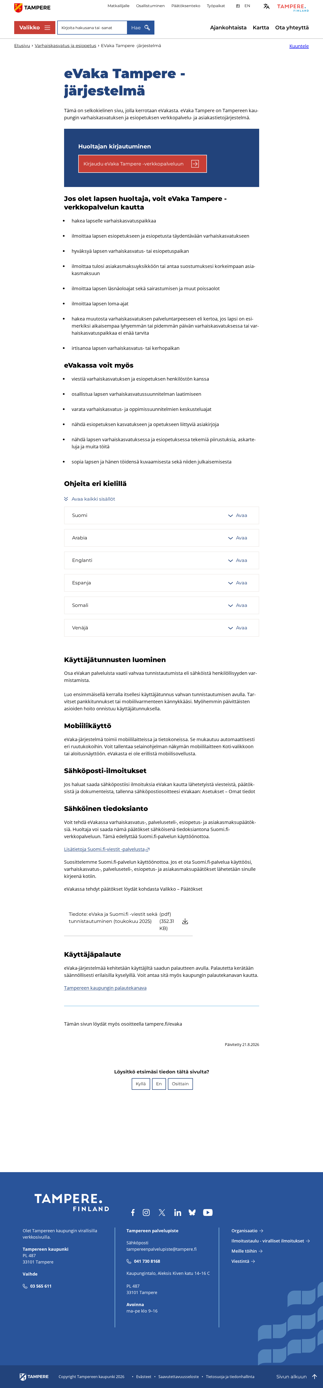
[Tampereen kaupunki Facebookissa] (133, 1212)
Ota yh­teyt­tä (292, 27)
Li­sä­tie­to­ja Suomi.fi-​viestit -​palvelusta (104, 849)
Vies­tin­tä (240, 1261)
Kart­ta (261, 27)
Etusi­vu (22, 45)
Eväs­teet (143, 1376)
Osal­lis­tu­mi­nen (150, 6)
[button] (141, 1084)
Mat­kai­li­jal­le (119, 6)
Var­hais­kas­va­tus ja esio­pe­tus (65, 45)
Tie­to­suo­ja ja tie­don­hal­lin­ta (230, 1376)
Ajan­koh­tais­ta (228, 27)
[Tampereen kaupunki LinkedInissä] (177, 1212)
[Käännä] (266, 6)
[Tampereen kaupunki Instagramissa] (146, 1212)
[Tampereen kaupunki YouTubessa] (207, 1212)
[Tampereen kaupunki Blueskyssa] (192, 1212)
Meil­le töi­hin (244, 1251)
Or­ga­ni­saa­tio (244, 1230)
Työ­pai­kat (216, 6)
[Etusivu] (35, 7)
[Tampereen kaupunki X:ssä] (161, 1212)
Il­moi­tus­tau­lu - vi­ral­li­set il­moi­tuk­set (267, 1241)
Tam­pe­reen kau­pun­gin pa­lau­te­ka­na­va (105, 988)
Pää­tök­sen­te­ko (185, 6)
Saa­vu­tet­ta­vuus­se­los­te (178, 1376)
